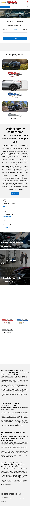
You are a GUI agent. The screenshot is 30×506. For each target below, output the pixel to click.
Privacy (18, 498)
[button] (5, 7)
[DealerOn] (4, 497)
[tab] (5, 29)
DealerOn (10, 498)
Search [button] (15, 38)
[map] (15, 302)
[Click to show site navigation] (28, 7)
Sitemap (14, 498)
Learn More (15, 193)
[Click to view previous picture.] (2, 13)
